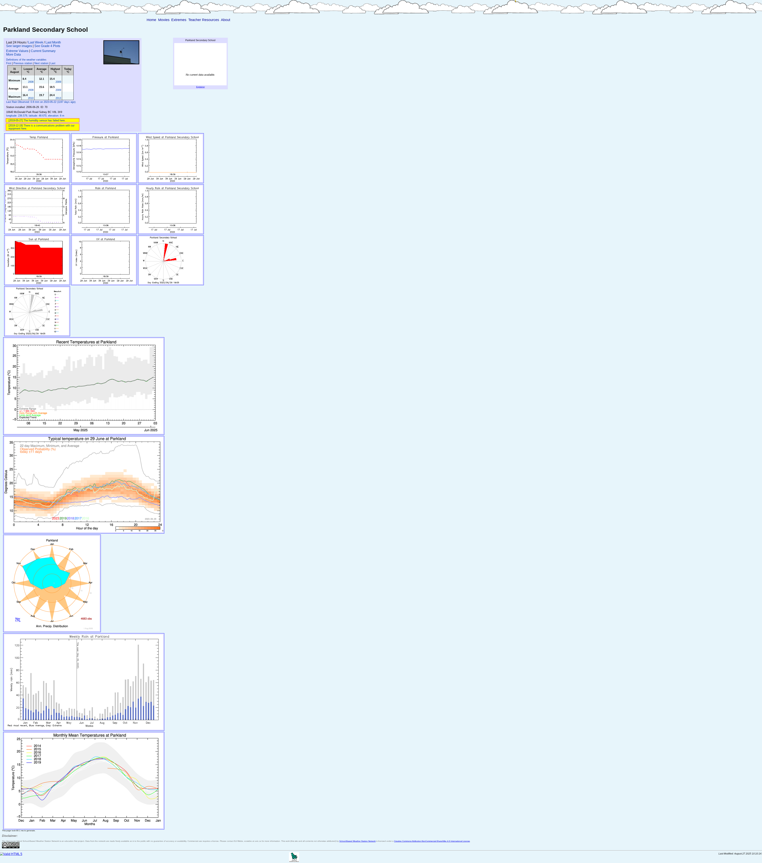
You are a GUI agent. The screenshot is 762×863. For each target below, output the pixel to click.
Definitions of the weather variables (26, 59)
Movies (163, 20)
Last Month (53, 42)
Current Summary (43, 51)
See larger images (19, 46)
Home (151, 20)
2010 (31, 98)
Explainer (200, 87)
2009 (58, 81)
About (225, 20)
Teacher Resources (203, 20)
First (8, 63)
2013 (58, 98)
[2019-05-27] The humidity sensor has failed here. (37, 120)
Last (52, 63)
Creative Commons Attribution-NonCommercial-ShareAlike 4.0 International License (432, 841)
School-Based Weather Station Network (357, 841)
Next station (41, 63)
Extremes (178, 20)
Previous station (22, 63)
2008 (31, 81)
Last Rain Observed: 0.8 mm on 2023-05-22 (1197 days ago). (41, 101)
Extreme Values (17, 51)
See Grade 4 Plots (47, 46)
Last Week (35, 42)
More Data (13, 54)
